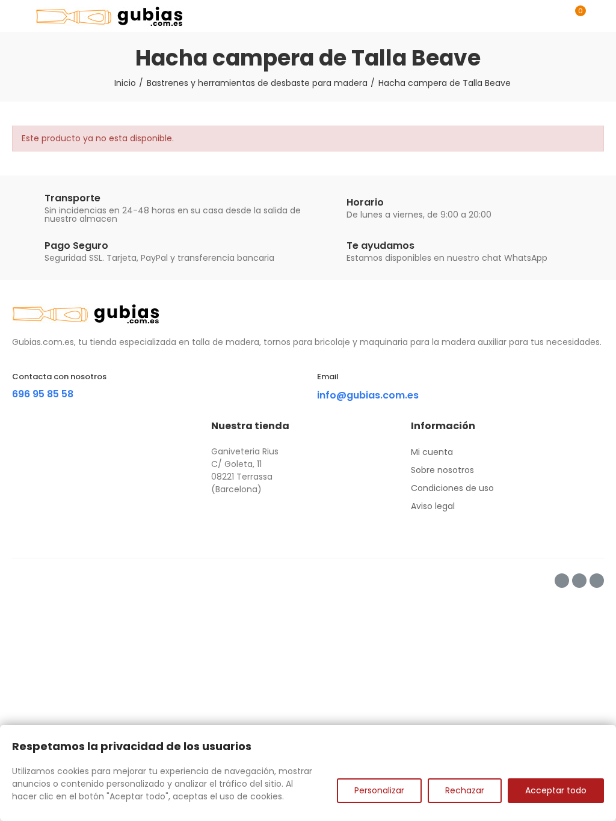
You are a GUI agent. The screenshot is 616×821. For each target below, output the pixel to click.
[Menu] (17, 16)
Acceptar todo (556, 790)
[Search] (555, 16)
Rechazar (464, 790)
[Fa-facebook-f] (562, 580)
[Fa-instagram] (597, 580)
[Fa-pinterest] (579, 580)
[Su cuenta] (598, 16)
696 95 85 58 (42, 394)
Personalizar (379, 790)
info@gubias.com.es (368, 395)
